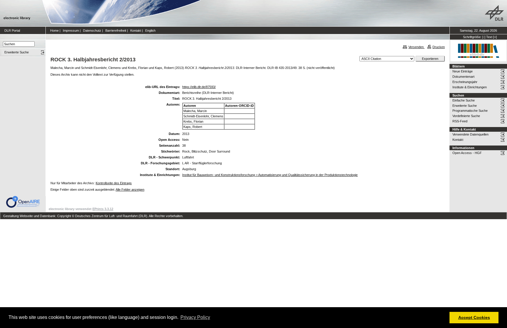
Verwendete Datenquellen (470, 134)
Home (54, 30)
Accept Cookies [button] (474, 317)
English (150, 30)
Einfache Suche (463, 100)
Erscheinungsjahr (464, 82)
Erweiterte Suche (464, 105)
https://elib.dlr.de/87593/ (199, 87)
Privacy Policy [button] (195, 317)
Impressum (71, 30)
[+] (495, 37)
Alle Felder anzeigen (130, 189)
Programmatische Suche (470, 110)
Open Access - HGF (467, 153)
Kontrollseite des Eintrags (114, 183)
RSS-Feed (459, 121)
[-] (483, 37)
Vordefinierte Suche (466, 116)
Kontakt (135, 30)
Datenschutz (92, 30)
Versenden (416, 47)
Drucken (438, 47)
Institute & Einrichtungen (469, 87)
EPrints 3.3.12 (102, 209)
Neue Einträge (462, 71)
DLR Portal (12, 30)
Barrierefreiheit (115, 30)
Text (489, 37)
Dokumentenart (463, 76)
